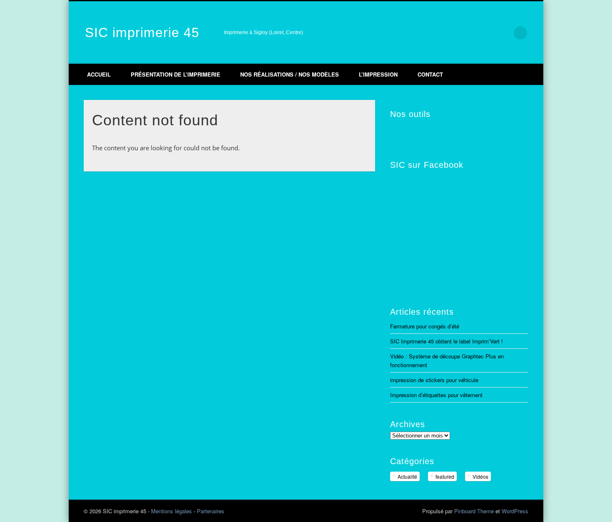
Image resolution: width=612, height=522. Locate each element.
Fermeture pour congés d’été (424, 326)
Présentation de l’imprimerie (175, 74)
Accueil (99, 74)
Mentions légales (171, 511)
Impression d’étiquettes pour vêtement (436, 395)
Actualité (407, 476)
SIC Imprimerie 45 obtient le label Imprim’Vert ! (446, 341)
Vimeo (468, 33)
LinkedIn (503, 33)
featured (444, 476)
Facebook (451, 33)
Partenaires (210, 511)
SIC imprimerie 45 (142, 32)
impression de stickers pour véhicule (434, 380)
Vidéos (480, 476)
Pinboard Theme (474, 511)
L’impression (378, 74)
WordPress (515, 511)
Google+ (486, 33)
